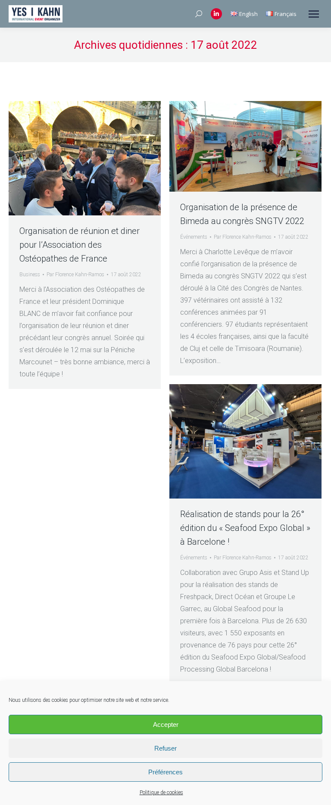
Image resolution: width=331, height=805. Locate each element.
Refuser (165, 748)
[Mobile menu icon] (313, 14)
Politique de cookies (161, 792)
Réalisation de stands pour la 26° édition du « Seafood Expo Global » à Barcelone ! (245, 528)
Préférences (165, 772)
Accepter (165, 724)
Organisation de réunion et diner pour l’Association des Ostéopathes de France (79, 245)
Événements (193, 237)
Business (29, 274)
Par (75, 274)
